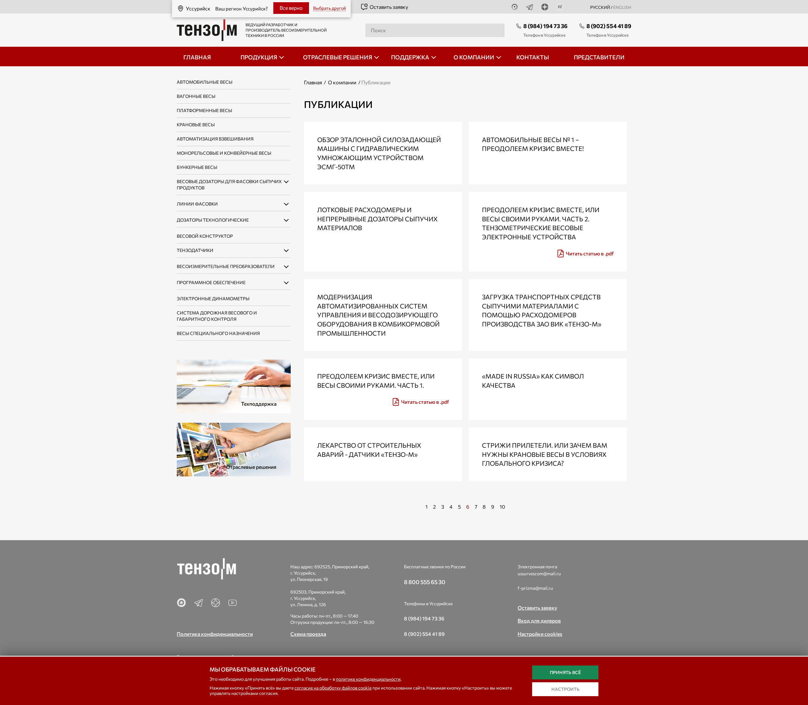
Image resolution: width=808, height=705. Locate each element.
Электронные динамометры (213, 298)
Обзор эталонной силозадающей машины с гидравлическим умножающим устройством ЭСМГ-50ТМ (379, 153)
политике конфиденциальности (368, 679)
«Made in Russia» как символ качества (533, 380)
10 (502, 507)
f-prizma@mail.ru (535, 588)
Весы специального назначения (218, 333)
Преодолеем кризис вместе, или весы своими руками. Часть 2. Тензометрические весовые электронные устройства (540, 223)
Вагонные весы (196, 96)
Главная (313, 82)
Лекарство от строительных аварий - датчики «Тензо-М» (369, 449)
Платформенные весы (204, 110)
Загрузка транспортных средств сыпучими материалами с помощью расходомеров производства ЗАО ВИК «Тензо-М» (541, 310)
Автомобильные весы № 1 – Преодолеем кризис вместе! (533, 144)
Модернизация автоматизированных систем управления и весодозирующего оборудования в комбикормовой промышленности (378, 315)
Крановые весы (196, 124)
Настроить (565, 689)
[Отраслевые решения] (234, 449)
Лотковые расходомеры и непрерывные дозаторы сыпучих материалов (377, 218)
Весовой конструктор (205, 236)
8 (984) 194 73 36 (545, 25)
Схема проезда (308, 634)
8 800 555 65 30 (424, 581)
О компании (342, 82)
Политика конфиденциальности (215, 634)
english (622, 7)
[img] (548, 253)
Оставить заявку (389, 7)
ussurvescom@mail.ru (539, 573)
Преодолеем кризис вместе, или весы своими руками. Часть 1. (376, 380)
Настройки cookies (540, 634)
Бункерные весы (197, 167)
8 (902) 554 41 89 (608, 25)
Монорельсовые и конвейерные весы (224, 153)
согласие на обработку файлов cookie (332, 687)
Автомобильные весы (204, 82)
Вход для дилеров (539, 621)
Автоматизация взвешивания (215, 138)
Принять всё (565, 672)
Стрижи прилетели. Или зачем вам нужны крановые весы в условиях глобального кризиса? (544, 454)
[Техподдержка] (234, 386)
